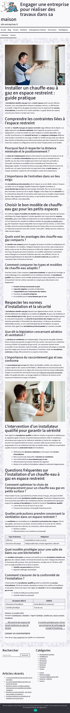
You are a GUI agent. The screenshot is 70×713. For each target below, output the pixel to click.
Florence (8, 613)
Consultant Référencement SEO (48, 677)
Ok (35, 710)
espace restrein (58, 615)
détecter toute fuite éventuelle (51, 372)
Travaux (15, 30)
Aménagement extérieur (37, 30)
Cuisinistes (4, 35)
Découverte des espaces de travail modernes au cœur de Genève (17, 625)
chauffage (39, 615)
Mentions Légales (44, 675)
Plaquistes (42, 665)
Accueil (3, 30)
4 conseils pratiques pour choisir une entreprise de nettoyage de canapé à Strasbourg (51, 625)
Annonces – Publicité (45, 679)
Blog (9, 30)
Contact (13, 35)
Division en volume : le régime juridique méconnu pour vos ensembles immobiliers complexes (18, 688)
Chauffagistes (63, 30)
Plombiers (23, 30)
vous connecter (18, 637)
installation (9, 618)
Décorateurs (52, 30)
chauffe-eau (48, 615)
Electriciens (42, 663)
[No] (68, 708)
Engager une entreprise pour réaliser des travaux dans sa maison (35, 11)
